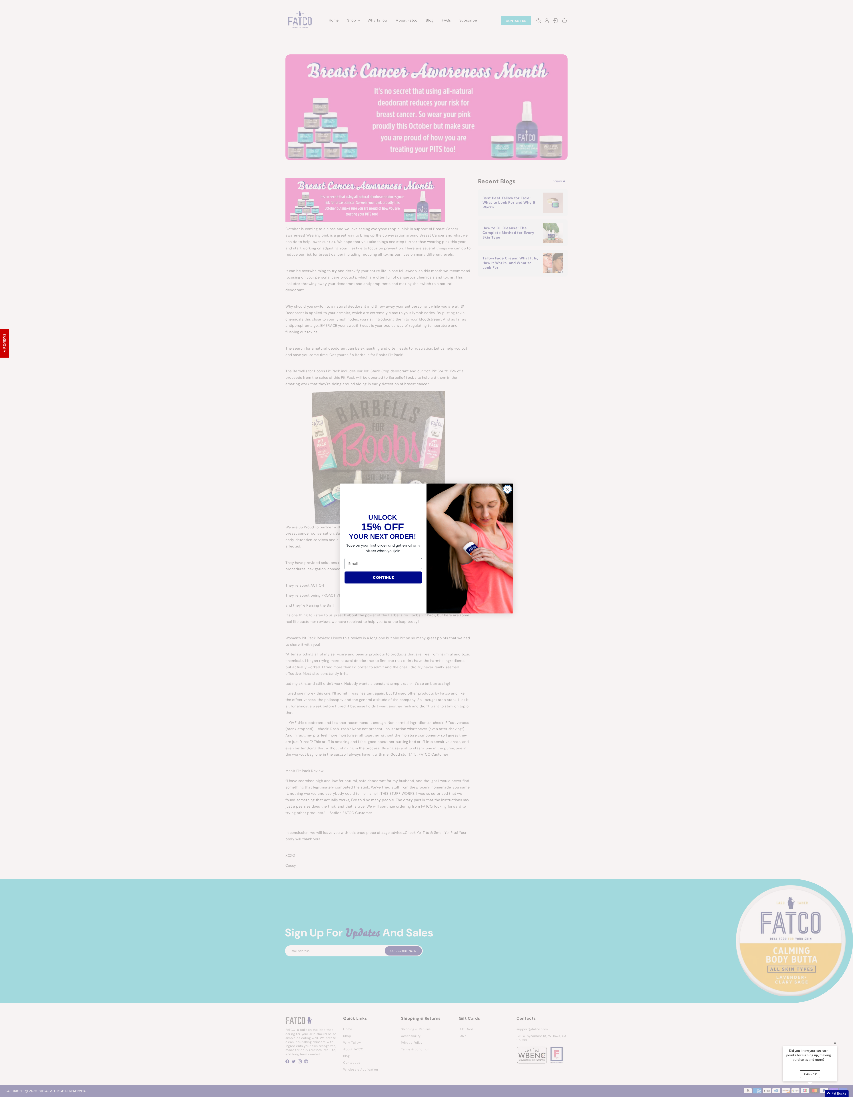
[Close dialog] (507, 489)
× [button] (835, 1043)
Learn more (810, 1074)
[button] (815, 1093)
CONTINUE (383, 577)
